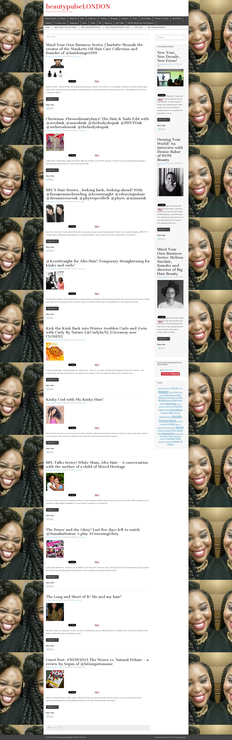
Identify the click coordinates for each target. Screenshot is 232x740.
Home (47, 27)
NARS (173, 431)
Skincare (108, 23)
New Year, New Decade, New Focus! (168, 56)
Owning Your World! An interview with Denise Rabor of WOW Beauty (170, 149)
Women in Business (165, 442)
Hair (82, 19)
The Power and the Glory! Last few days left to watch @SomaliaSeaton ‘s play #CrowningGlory (93, 532)
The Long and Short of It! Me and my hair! (83, 597)
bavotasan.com (181, 737)
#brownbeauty (163, 388)
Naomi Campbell (164, 431)
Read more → (52, 99)
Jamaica (177, 413)
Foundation (176, 409)
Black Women (50, 19)
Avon (180, 388)
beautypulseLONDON (78, 6)
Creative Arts (60, 23)
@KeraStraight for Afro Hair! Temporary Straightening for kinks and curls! (98, 263)
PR (100, 23)
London (171, 424)
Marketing (160, 428)
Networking (146, 19)
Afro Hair (175, 388)
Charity (48, 23)
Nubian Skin (179, 434)
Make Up (73, 19)
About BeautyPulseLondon (65, 27)
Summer (162, 439)
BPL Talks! (139, 27)
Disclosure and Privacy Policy (117, 27)
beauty (163, 392)
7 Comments (81, 268)
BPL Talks (120, 23)
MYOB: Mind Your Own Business (141, 23)
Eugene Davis (170, 407)
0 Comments (77, 56)
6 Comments (78, 600)
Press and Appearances (91, 27)
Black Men (176, 19)
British (174, 400)
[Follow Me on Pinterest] (170, 374)
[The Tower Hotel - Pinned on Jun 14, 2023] (166, 370)
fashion (178, 406)
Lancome (163, 424)
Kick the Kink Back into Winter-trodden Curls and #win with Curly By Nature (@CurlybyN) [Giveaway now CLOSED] (96, 332)
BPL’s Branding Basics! (157, 27)
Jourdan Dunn (165, 417)
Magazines (74, 23)
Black (176, 392)
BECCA (171, 392)
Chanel (179, 404)
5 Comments (82, 403)
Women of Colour (162, 19)
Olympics (163, 436)
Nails (93, 23)
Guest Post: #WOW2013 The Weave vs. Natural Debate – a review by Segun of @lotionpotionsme (97, 662)
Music (84, 23)
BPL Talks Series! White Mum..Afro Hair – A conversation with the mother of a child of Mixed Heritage (97, 464)
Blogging (114, 19)
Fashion (103, 19)
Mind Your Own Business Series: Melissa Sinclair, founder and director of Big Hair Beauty (170, 261)
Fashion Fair (163, 410)
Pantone (171, 436)
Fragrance (92, 19)
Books (134, 19)
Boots (169, 401)
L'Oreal (180, 421)
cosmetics (162, 406)
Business (125, 19)
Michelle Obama (169, 428)
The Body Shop (173, 439)
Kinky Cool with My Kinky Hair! (74, 399)
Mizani (179, 427)
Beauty (63, 19)
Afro (169, 388)
